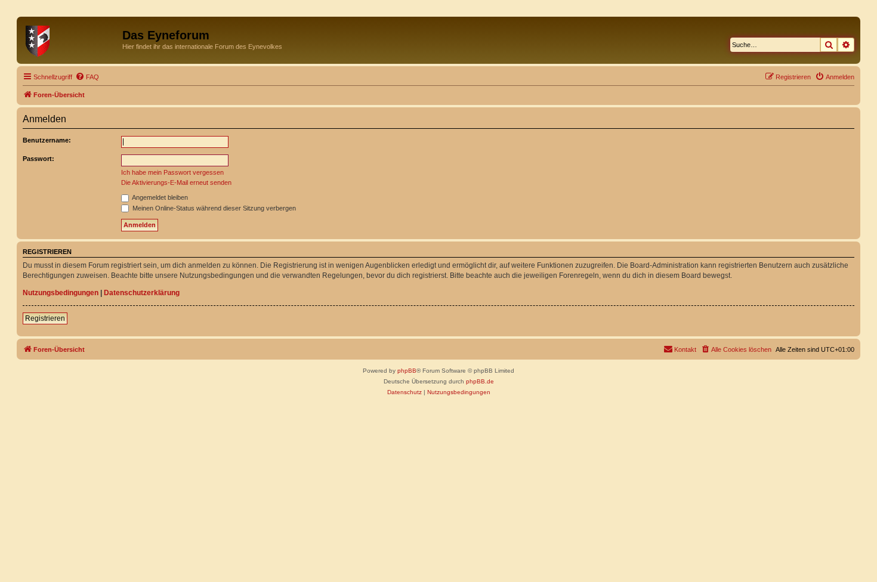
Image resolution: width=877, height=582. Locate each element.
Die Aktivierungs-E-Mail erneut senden (176, 182)
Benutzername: (47, 140)
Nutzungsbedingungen (60, 293)
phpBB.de (480, 381)
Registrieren (45, 318)
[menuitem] (87, 77)
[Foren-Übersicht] (71, 39)
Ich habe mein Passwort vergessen (172, 172)
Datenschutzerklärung (142, 293)
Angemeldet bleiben (159, 197)
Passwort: (38, 158)
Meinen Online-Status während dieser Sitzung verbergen (213, 208)
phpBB (406, 370)
